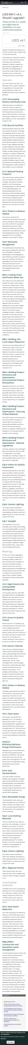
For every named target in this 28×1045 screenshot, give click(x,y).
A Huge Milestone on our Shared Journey (12, 1024)
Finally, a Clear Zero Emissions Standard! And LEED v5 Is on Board (13, 1004)
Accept (3, 1042)
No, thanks (11, 1042)
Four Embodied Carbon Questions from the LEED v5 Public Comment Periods (13, 1010)
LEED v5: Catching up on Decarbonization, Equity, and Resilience (11, 1020)
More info (3, 1038)
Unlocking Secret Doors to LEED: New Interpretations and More (14, 1014)
